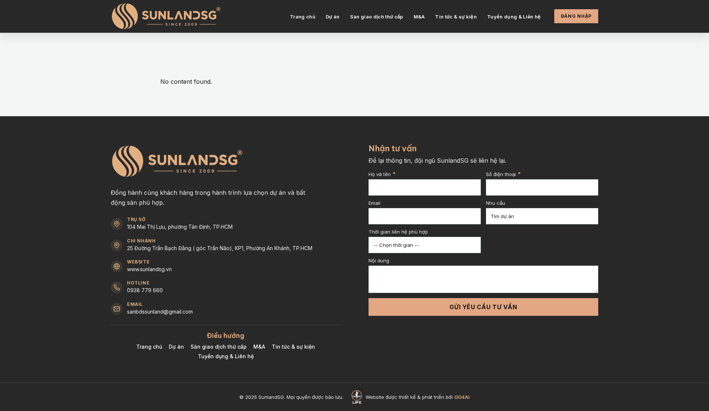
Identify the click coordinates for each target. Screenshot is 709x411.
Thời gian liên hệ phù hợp (398, 232)
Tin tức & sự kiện (456, 17)
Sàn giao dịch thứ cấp (376, 17)
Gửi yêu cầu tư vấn (483, 307)
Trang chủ (302, 17)
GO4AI (462, 397)
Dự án (333, 17)
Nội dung (379, 260)
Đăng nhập (576, 16)
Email (374, 203)
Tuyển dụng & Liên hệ (514, 17)
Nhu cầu (495, 203)
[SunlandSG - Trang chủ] (166, 16)
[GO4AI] (357, 397)
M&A (419, 17)
